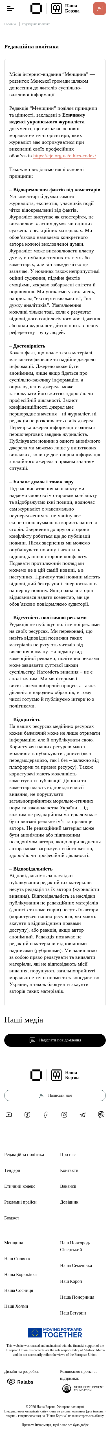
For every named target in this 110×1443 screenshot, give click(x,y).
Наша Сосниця (18, 1290)
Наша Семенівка (76, 1265)
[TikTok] (27, 1114)
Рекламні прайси (20, 1202)
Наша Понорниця (77, 1297)
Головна (10, 24)
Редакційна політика (24, 1154)
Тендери (12, 1170)
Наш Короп (71, 1281)
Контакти (69, 1170)
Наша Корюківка (20, 1274)
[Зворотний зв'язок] (99, 8)
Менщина (13, 1242)
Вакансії (68, 1186)
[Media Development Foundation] (83, 1387)
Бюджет (11, 1217)
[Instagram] (64, 1114)
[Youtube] (8, 1114)
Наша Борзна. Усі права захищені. (61, 1407)
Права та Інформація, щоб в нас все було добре (55, 1425)
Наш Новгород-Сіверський (75, 1246)
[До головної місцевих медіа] (36, 8)
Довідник (69, 1202)
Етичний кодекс (19, 1186)
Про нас (68, 1154)
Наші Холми (16, 1306)
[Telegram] (82, 1114)
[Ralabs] (27, 1380)
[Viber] (101, 1114)
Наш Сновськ (17, 1258)
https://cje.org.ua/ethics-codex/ (64, 155)
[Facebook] (45, 1114)
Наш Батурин (73, 1313)
